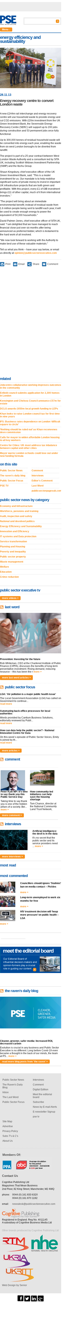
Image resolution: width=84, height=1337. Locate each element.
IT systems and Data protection (18, 536)
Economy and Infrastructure (16, 506)
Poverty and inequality (13, 551)
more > (37, 671)
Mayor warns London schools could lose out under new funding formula (29, 454)
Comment (52, 264)
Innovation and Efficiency (14, 531)
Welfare (4, 566)
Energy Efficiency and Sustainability (21, 526)
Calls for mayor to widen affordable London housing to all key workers (30, 439)
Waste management (11, 561)
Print (7, 264)
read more (6, 703)
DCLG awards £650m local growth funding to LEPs (29, 408)
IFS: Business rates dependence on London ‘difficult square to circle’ (30, 423)
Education (6, 571)
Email (21, 264)
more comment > (12, 815)
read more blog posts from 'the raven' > (25, 1061)
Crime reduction (9, 576)
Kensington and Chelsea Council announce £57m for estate (30, 402)
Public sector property (13, 556)
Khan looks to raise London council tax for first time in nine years (30, 415)
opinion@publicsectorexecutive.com (35, 253)
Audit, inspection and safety (16, 516)
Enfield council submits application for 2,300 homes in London (30, 394)
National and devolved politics (17, 521)
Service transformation (13, 541)
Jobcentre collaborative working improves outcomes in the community (30, 386)
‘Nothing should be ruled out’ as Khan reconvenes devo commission (28, 431)
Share (36, 264)
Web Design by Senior (14, 1285)
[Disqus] (30, 322)
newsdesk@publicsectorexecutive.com (33, 1204)
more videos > (10, 598)
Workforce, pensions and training (19, 511)
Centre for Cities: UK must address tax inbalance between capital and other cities (28, 447)
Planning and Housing (12, 546)
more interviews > (12, 856)
